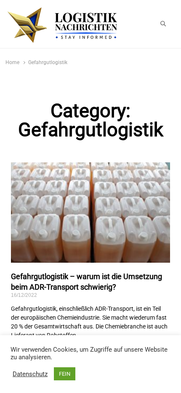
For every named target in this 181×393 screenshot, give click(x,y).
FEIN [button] (64, 374)
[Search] (163, 24)
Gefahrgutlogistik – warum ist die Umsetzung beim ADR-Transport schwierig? (86, 281)
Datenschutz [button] (30, 374)
